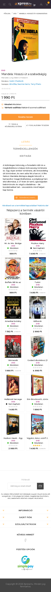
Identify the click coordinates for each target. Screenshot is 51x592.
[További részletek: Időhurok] (37, 307)
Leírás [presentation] (25, 141)
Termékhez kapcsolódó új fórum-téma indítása (28, 197)
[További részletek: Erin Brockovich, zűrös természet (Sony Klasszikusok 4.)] (37, 385)
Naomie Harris (24, 84)
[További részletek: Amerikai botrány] (13, 307)
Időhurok (37, 321)
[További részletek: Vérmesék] (13, 346)
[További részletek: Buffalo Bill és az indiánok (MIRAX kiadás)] (13, 268)
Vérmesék (13, 360)
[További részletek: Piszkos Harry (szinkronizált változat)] (37, 229)
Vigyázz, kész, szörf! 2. (37, 438)
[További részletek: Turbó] (37, 268)
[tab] (25, 141)
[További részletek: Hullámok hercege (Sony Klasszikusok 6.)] (13, 385)
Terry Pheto (36, 84)
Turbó (37, 282)
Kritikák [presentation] (25, 156)
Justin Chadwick (16, 81)
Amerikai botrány (13, 321)
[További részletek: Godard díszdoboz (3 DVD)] (37, 346)
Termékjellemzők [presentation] (25, 148)
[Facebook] (25, 540)
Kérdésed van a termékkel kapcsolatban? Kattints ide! (25, 206)
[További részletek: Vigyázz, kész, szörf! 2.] (37, 424)
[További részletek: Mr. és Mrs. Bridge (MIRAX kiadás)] (13, 229)
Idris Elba (13, 84)
